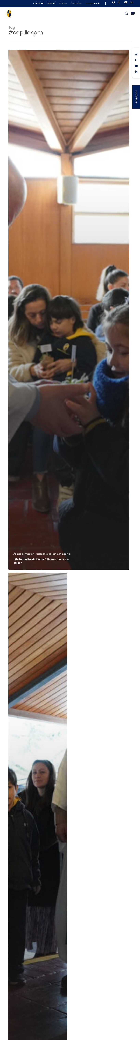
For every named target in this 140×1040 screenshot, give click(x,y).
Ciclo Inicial (43, 554)
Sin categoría (61, 554)
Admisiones (136, 97)
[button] (133, 13)
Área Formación (23, 554)
